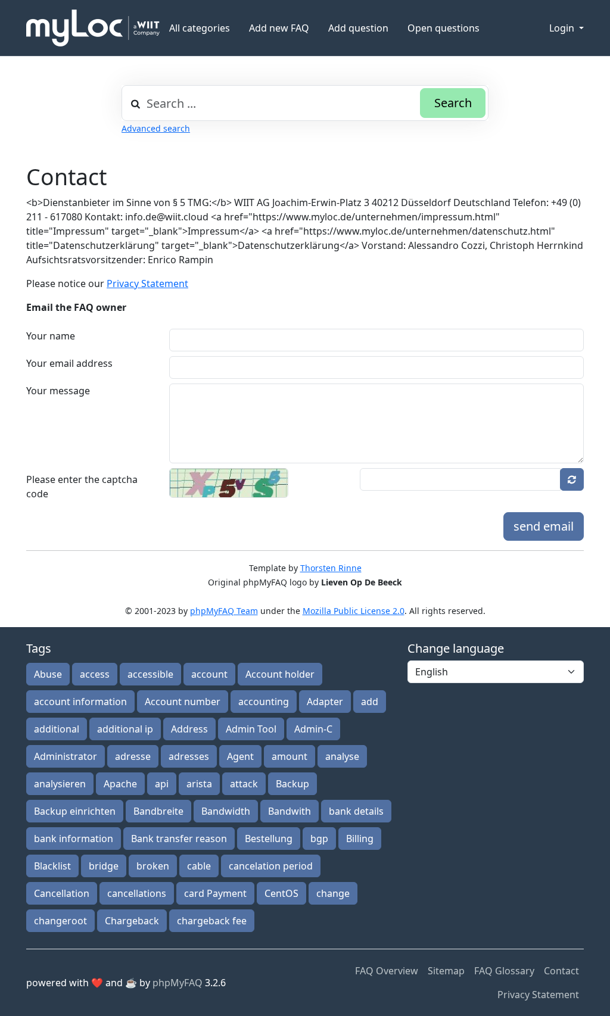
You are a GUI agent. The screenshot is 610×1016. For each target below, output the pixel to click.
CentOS (281, 893)
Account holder (280, 674)
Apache (120, 783)
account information (80, 701)
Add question (358, 28)
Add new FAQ (279, 28)
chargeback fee (212, 920)
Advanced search (156, 128)
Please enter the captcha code (82, 486)
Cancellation (61, 893)
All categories (199, 28)
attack (244, 783)
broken (152, 865)
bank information (73, 838)
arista (199, 783)
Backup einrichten (75, 811)
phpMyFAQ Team (224, 610)
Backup (292, 783)
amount (289, 756)
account (209, 674)
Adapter (325, 701)
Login (563, 28)
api (162, 783)
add (369, 701)
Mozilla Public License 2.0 (353, 610)
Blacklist (52, 865)
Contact (561, 970)
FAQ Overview (386, 970)
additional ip (125, 728)
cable (199, 865)
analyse (342, 756)
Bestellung (268, 838)
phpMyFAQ (177, 982)
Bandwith (289, 811)
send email (543, 526)
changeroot (60, 920)
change (333, 893)
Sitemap (446, 970)
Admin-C (313, 728)
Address (189, 728)
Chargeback (132, 920)
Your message (58, 390)
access (95, 674)
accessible (150, 674)
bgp (319, 838)
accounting (263, 701)
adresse (133, 756)
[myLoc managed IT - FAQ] (93, 28)
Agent (240, 756)
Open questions (443, 28)
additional (56, 728)
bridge (104, 865)
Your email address (69, 363)
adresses (189, 756)
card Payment (215, 893)
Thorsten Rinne (331, 568)
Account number (182, 701)
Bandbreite (158, 811)
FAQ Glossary (504, 970)
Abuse (48, 674)
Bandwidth (225, 811)
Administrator (65, 756)
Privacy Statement (147, 283)
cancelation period (271, 865)
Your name (50, 335)
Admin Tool (251, 728)
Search (453, 103)
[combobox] (305, 103)
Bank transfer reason (179, 838)
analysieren (60, 783)
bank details (356, 811)
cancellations (136, 893)
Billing (360, 838)
